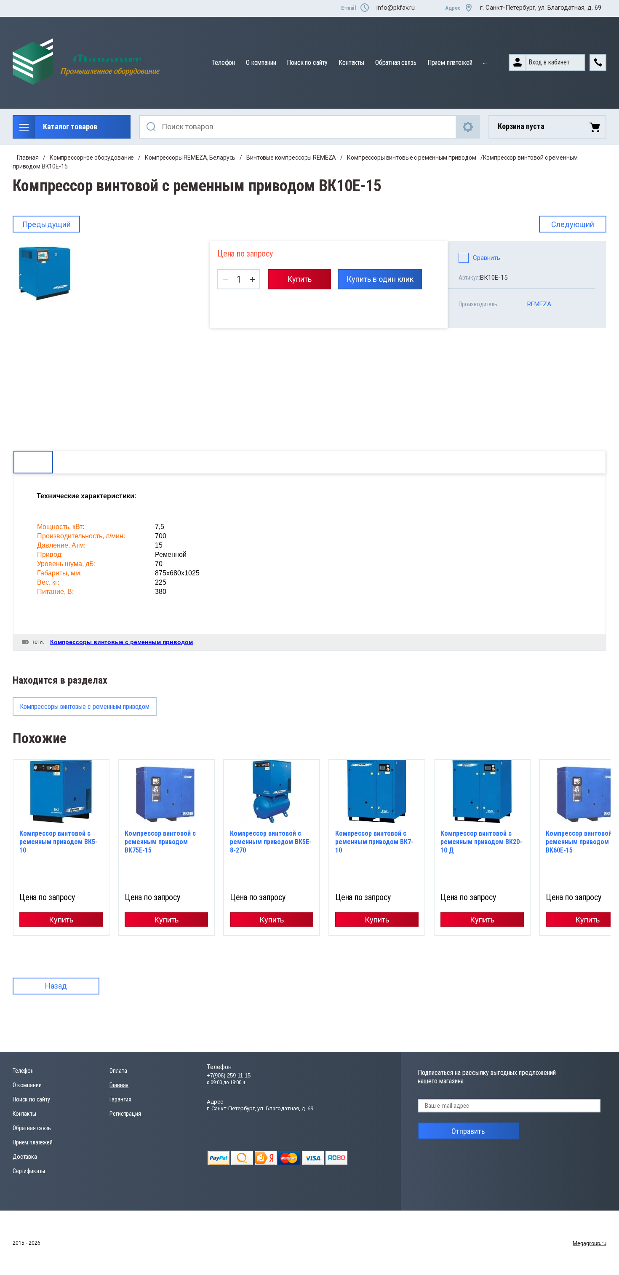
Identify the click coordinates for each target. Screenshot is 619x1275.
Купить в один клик (380, 279)
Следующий (572, 224)
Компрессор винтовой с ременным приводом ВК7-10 (374, 841)
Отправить (468, 1131)
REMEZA (539, 304)
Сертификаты (29, 1171)
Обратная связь (395, 63)
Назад (56, 985)
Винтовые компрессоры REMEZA (291, 157)
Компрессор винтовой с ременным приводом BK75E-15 (160, 841)
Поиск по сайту (307, 63)
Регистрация (125, 1114)
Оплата (118, 1071)
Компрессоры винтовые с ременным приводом (411, 157)
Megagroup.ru (589, 1243)
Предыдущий (46, 224)
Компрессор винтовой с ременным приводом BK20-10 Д (481, 841)
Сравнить (486, 258)
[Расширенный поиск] (468, 127)
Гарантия (120, 1099)
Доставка (25, 1157)
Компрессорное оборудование (92, 157)
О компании (261, 63)
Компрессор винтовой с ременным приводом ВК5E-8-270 (271, 841)
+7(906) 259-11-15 (229, 1075)
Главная (28, 157)
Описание (33, 462)
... (485, 61)
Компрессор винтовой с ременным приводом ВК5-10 (58, 841)
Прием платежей (449, 63)
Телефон (223, 63)
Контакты (351, 63)
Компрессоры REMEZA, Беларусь (190, 157)
